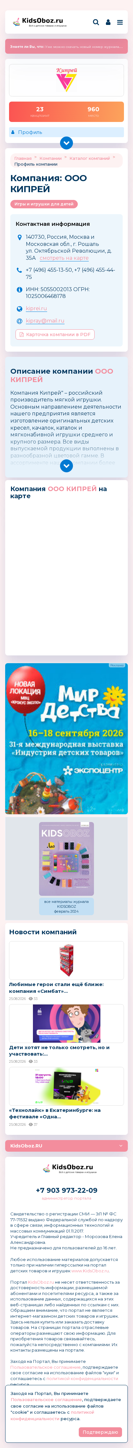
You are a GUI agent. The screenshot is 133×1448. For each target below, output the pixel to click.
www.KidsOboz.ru (90, 1270)
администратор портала (66, 1198)
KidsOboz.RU (26, 1146)
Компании (50, 158)
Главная (23, 158)
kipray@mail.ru (45, 321)
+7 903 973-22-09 (66, 1190)
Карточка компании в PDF (58, 334)
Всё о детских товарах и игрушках (46, 25)
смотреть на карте (64, 258)
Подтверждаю (100, 1432)
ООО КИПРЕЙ (72, 489)
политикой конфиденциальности (82, 1378)
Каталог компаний (89, 158)
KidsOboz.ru (41, 1282)
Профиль (30, 132)
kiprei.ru (36, 308)
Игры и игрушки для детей (44, 204)
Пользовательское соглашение (45, 1367)
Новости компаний (43, 932)
